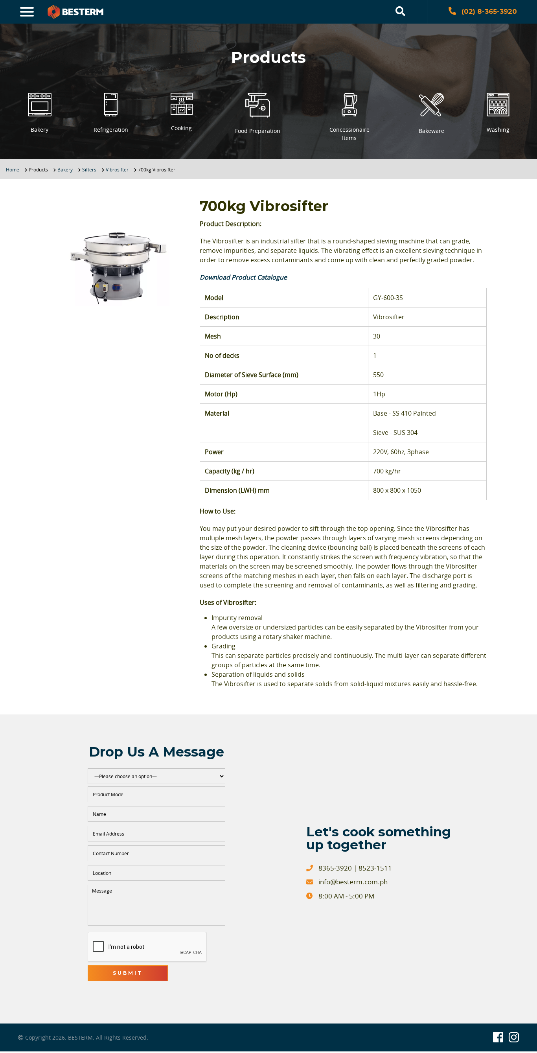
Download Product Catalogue (243, 277)
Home (12, 169)
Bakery (65, 169)
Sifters (89, 169)
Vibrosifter (117, 169)
